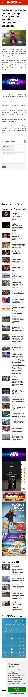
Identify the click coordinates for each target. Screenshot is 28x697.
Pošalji (4, 167)
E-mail (8, 149)
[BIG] (14, 517)
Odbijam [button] (17, 690)
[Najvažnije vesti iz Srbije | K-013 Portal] (14, 2)
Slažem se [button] (17, 688)
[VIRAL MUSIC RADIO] (14, 454)
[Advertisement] (14, 185)
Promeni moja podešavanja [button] (17, 693)
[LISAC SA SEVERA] (14, 82)
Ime (6, 146)
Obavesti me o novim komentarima (13, 165)
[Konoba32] (14, 496)
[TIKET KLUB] (14, 536)
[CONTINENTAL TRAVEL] (14, 548)
